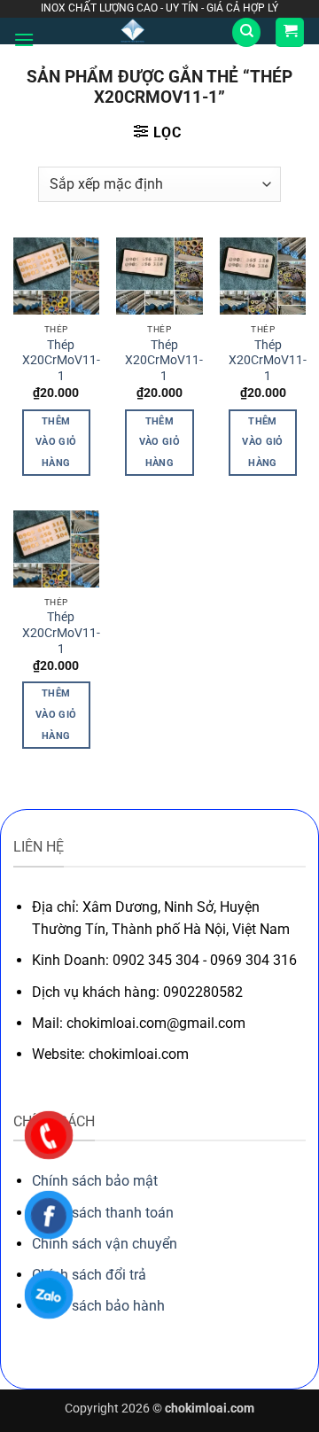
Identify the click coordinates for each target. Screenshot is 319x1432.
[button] (24, 39)
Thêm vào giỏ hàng (55, 443)
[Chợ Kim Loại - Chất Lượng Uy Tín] (133, 31)
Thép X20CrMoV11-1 (61, 360)
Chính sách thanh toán (103, 1212)
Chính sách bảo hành (98, 1305)
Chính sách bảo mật (95, 1180)
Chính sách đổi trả (89, 1274)
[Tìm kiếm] (246, 32)
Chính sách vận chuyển (104, 1243)
